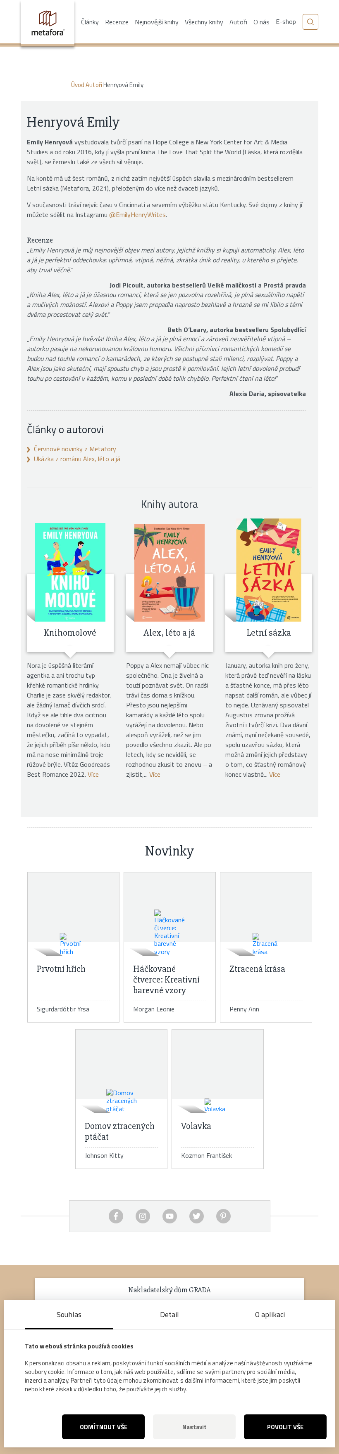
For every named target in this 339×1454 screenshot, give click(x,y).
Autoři (238, 22)
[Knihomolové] (70, 570)
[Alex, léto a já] (169, 570)
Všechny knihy (204, 22)
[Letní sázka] (269, 570)
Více (93, 774)
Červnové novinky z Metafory (75, 449)
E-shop (286, 22)
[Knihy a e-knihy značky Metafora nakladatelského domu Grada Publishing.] (47, 23)
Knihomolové (70, 633)
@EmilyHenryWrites (137, 214)
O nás (261, 22)
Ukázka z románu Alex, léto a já (77, 459)
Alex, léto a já (169, 633)
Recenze (117, 22)
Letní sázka (268, 633)
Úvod (77, 85)
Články (90, 22)
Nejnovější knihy (157, 22)
